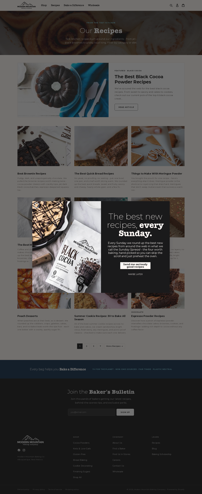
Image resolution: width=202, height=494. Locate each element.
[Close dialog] (36, 205)
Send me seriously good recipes (135, 265)
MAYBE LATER (135, 274)
